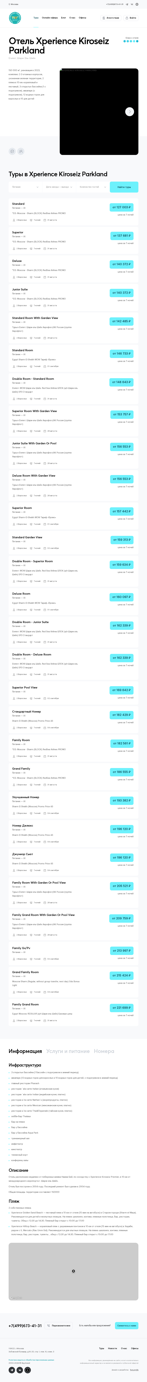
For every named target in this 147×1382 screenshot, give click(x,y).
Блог (63, 18)
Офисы (82, 18)
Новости (112, 1349)
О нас (72, 18)
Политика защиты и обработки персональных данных (31, 1360)
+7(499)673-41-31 (114, 4)
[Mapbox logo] (15, 1298)
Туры (35, 18)
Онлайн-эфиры (50, 18)
